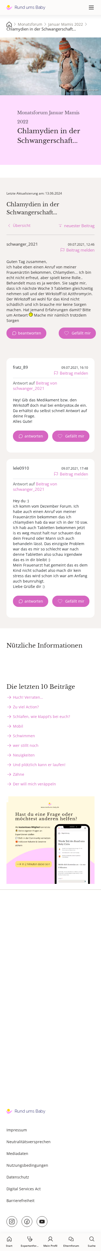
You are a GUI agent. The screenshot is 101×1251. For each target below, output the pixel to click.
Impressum (16, 1129)
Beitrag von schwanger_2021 (35, 385)
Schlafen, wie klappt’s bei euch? (41, 716)
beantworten (29, 333)
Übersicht (21, 225)
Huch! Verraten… (28, 697)
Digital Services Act (23, 1188)
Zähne (18, 774)
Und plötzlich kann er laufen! (39, 764)
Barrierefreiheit (20, 1200)
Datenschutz (17, 1177)
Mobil (18, 726)
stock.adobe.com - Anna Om (84, 89)
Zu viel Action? (26, 706)
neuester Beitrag (79, 225)
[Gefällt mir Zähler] (77, 333)
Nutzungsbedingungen (27, 1165)
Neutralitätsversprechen (28, 1141)
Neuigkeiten (24, 755)
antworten (34, 436)
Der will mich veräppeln (34, 783)
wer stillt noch (26, 745)
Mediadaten (17, 1153)
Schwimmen (24, 735)
